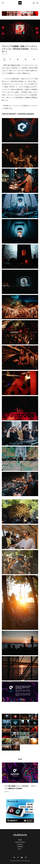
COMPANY (20, 846)
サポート (20, 849)
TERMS (20, 840)
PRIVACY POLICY (20, 842)
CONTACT (20, 844)
